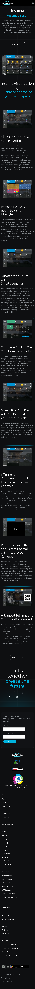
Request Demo (17, 44)
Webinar (5, 926)
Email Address (9, 733)
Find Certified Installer (9, 955)
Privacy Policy (5, 978)
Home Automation (8, 894)
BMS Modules (6, 861)
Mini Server (6, 854)
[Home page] (7, 3)
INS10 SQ (5, 850)
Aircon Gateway (7, 857)
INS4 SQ (5, 843)
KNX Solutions (7, 875)
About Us (5, 799)
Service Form (6, 952)
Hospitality (5, 901)
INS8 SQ (5, 846)
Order (4, 803)
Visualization (6, 821)
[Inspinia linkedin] (3, 967)
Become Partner (7, 915)
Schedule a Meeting (9, 945)
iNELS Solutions (7, 886)
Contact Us (6, 806)
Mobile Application (8, 824)
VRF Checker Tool (8, 919)
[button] (34, 2)
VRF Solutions (6, 890)
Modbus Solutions (8, 879)
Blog (3, 912)
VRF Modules (6, 864)
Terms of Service (6, 982)
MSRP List (5, 934)
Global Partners (7, 923)
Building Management (9, 897)
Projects (5, 930)
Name (5, 726)
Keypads (5, 836)
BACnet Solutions (8, 883)
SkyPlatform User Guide (10, 948)
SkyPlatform (6, 817)
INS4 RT (5, 839)
